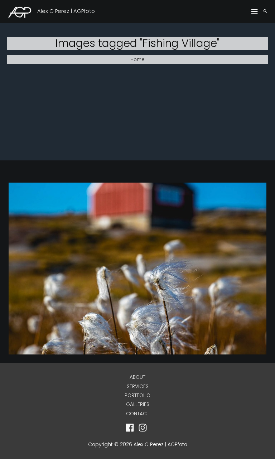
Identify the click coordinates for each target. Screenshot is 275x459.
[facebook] (131, 427)
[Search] (265, 11)
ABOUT (137, 377)
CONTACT (137, 413)
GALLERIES (137, 404)
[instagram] (144, 427)
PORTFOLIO (137, 395)
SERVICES (138, 386)
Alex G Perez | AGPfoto (66, 11)
